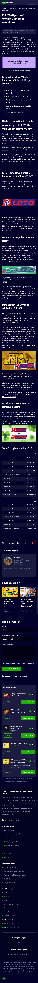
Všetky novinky (25, 30)
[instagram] (21, 564)
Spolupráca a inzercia (11, 904)
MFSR (20, 814)
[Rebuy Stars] (6, 695)
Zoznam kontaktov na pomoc (14, 871)
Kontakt (6, 896)
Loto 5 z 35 (15, 32)
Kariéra (6, 900)
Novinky (10, 8)
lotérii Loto (19, 184)
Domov (4, 8)
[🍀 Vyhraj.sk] (8, 2)
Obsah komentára (7, 644)
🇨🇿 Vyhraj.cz (8, 919)
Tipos (31, 30)
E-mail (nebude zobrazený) (10, 635)
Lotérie (6, 30)
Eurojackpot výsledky (9, 396)
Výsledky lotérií (9, 857)
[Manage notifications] (4, 978)
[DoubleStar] (6, 728)
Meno (4, 626)
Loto (11, 32)
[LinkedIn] (18, 564)
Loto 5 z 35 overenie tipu (25, 298)
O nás (6, 892)
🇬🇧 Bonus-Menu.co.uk (11, 923)
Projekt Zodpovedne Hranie (13, 879)
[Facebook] (15, 564)
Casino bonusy (9, 830)
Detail (7, 702)
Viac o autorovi (29, 574)
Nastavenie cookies (12, 820)
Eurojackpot (6, 32)
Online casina (8, 854)
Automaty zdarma (10, 850)
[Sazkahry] (6, 745)
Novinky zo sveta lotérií (15, 30)
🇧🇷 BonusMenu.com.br (11, 927)
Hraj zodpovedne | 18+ (11, 867)
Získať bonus (28, 702)
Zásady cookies (9, 916)
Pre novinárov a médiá (11, 908)
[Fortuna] (6, 761)
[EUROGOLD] (6, 711)
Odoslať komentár (11, 669)
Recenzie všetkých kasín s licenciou (15, 875)
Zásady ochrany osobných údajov (15, 912)
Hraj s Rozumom (9, 883)
